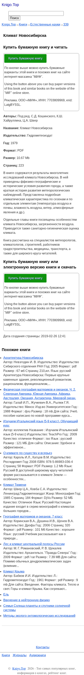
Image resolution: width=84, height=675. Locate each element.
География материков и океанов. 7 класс (33, 516)
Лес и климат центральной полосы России (34, 544)
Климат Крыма (13, 571)
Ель (6, 594)
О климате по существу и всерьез (27, 453)
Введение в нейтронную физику (26, 600)
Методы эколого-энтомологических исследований (39, 615)
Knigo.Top (10, 5)
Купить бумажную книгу (25, 58)
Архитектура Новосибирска (23, 357)
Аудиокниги (37, 655)
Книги (6, 655)
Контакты (42, 647)
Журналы (20, 655)
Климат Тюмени (14, 484)
